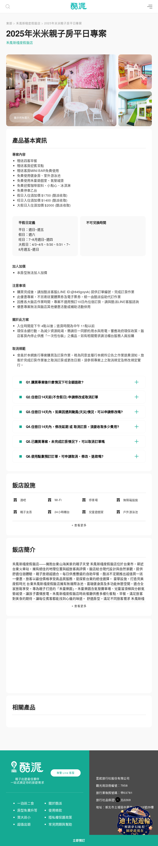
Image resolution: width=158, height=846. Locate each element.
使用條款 (55, 810)
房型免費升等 (27, 810)
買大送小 (24, 817)
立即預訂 (79, 840)
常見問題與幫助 (60, 824)
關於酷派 (55, 803)
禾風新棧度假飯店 (28, 23)
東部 (9, 23)
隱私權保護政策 (60, 817)
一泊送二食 (25, 803)
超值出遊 (24, 824)
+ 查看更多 (79, 525)
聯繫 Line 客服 (65, 772)
